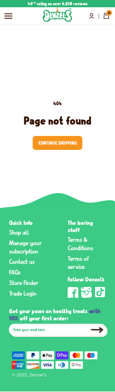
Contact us (22, 261)
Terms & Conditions (80, 243)
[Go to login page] (91, 16)
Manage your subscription (25, 247)
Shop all (19, 232)
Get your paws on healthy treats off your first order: (54, 314)
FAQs (15, 272)
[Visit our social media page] (73, 292)
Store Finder (24, 282)
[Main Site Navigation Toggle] (8, 16)
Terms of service (78, 262)
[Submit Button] (97, 330)
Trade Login (23, 293)
